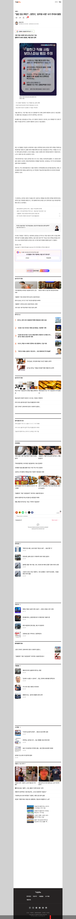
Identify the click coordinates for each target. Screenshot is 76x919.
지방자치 (17, 604)
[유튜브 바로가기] (36, 908)
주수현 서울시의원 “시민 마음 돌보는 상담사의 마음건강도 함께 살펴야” (33, 225)
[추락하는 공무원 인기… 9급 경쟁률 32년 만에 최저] (18, 741)
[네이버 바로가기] (43, 908)
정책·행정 (17, 543)
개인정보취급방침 (38, 912)
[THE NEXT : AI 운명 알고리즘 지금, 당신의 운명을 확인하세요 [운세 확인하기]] (38, 271)
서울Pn (16, 11)
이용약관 (31, 912)
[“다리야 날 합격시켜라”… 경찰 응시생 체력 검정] (18, 733)
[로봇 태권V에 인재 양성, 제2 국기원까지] (18, 626)
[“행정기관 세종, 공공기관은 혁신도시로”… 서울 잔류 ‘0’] (18, 549)
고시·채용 (47, 896)
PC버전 (47, 912)
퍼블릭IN (29, 900)
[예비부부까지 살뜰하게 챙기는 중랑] (18, 671)
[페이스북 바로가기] (30, 908)
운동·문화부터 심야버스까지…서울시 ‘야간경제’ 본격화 (29, 209)
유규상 (20, 22)
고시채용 (17, 727)
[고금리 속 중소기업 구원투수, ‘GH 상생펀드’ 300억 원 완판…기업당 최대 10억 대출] (18, 574)
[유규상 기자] (16, 23)
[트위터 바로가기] (33, 908)
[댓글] (27, 17)
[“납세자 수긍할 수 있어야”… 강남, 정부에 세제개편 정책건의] (18, 679)
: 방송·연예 (19, 763)
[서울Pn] (18, 2)
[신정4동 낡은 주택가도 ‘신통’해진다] (18, 635)
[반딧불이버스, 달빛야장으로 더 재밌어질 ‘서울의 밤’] (18, 618)
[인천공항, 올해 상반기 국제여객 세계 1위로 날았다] (18, 557)
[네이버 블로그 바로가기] (46, 908)
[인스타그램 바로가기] (39, 908)
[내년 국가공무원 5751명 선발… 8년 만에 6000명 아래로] (18, 749)
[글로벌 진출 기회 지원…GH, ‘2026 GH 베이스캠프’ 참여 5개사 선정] (18, 566)
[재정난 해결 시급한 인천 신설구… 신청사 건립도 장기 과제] (18, 610)
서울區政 (17, 666)
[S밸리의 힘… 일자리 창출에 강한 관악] (18, 696)
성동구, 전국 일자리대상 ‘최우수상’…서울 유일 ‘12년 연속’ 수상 (31, 211)
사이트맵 (43, 912)
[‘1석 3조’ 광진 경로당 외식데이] (18, 688)
